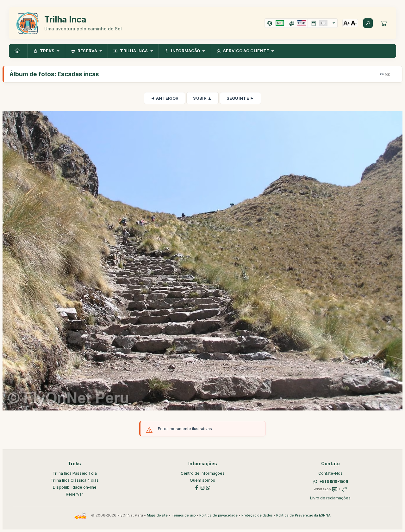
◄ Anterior (164, 98)
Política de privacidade (218, 515)
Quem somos (202, 480)
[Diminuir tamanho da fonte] (354, 23)
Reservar (74, 494)
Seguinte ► (240, 98)
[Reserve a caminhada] (384, 23)
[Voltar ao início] (18, 51)
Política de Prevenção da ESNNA (303, 515)
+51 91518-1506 (334, 481)
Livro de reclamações (330, 498)
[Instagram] (202, 487)
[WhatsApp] (208, 487)
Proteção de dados (256, 515)
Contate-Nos (330, 473)
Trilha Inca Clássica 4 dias (75, 480)
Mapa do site (157, 515)
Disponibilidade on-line (75, 487)
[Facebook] (197, 487)
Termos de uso (183, 515)
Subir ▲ (202, 98)
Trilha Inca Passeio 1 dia (75, 473)
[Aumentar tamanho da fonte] (346, 23)
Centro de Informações (203, 473)
